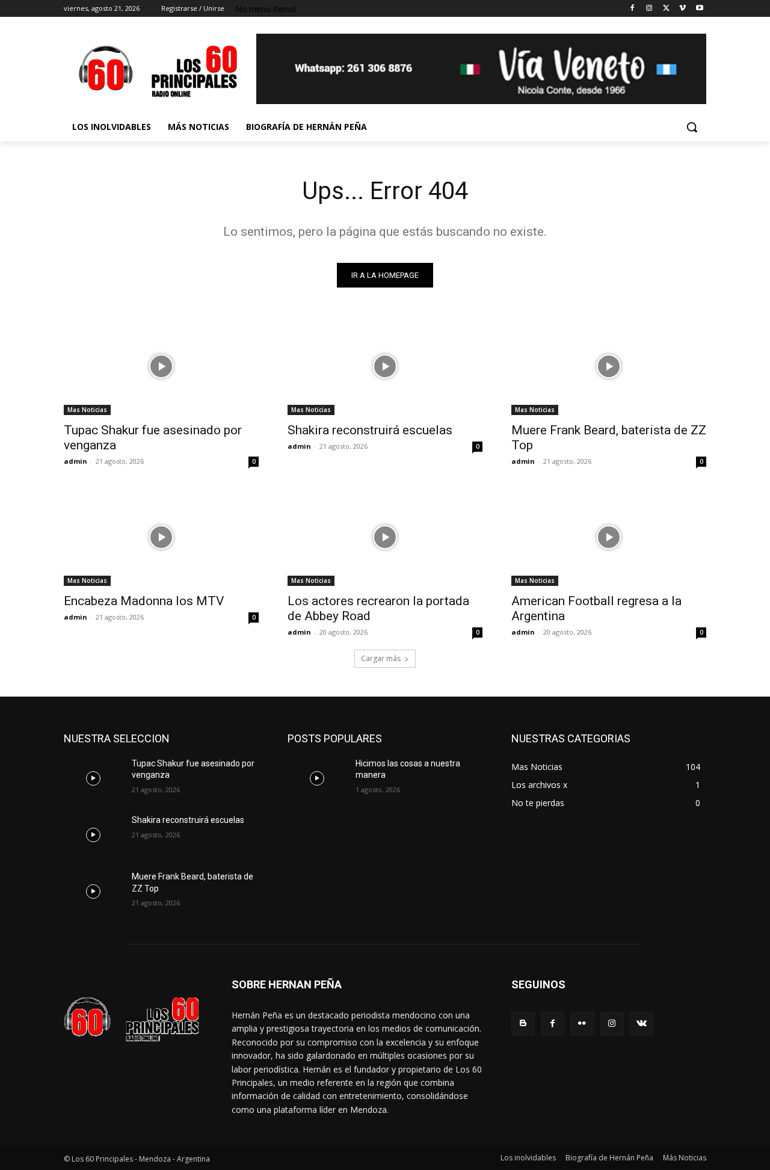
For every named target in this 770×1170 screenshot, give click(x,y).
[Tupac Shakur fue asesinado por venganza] (161, 366)
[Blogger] (523, 1023)
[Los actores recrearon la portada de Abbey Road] (385, 537)
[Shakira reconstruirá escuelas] (385, 366)
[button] (691, 126)
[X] (666, 9)
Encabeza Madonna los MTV (144, 601)
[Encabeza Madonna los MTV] (161, 537)
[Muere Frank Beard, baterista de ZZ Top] (608, 366)
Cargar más (381, 658)
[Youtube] (699, 9)
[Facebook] (632, 9)
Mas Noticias (87, 409)
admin (75, 461)
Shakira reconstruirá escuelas (370, 430)
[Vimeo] (682, 9)
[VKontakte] (641, 1023)
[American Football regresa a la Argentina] (608, 537)
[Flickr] (582, 1023)
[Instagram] (649, 9)
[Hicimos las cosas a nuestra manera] (317, 778)
